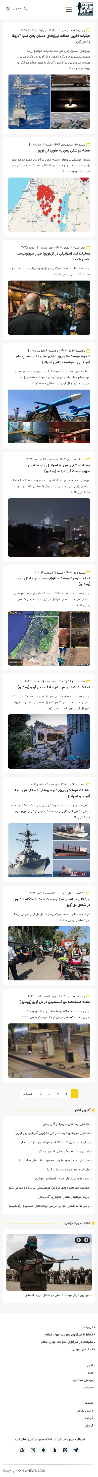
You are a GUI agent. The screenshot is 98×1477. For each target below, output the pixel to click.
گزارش (88, 1425)
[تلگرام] (75, 1450)
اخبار (90, 1365)
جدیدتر (28, 1094)
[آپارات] (22, 1450)
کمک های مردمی (82, 1349)
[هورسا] (43, 1450)
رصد (90, 1372)
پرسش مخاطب (83, 1380)
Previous (86, 1240)
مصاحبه (88, 1387)
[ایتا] (65, 1450)
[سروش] (54, 1450)
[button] (69, 9)
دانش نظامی (84, 1410)
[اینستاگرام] (32, 1450)
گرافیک (88, 1418)
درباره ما (88, 1327)
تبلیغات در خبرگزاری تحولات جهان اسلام (67, 1342)
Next (78, 1240)
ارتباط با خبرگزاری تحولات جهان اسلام (69, 1334)
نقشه (89, 1403)
